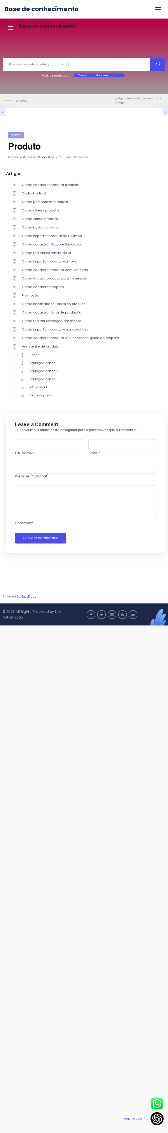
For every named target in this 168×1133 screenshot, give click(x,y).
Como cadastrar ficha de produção (51, 312)
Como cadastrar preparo (43, 287)
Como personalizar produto (45, 201)
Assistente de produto (41, 346)
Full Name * (25, 453)
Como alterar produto (40, 210)
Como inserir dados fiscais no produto (54, 304)
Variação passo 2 (44, 371)
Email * (94, 453)
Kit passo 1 (38, 387)
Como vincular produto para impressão (54, 278)
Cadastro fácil (34, 193)
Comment (24, 523)
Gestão (16, 135)
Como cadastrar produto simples (50, 184)
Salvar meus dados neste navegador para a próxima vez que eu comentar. (78, 430)
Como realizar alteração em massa (51, 321)
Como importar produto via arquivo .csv (55, 329)
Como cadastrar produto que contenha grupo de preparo (70, 338)
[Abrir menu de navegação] (158, 9)
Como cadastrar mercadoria (99, 75)
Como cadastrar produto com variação (55, 269)
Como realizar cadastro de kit (47, 252)
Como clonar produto (40, 218)
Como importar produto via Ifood (49, 261)
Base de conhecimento (41, 9)
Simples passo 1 (43, 395)
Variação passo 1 (44, 363)
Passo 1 (36, 355)
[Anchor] (23, 173)
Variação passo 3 (44, 379)
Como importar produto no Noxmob (52, 235)
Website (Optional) (32, 476)
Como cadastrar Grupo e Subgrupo (51, 244)
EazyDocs (28, 596)
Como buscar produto (40, 227)
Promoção (30, 295)
